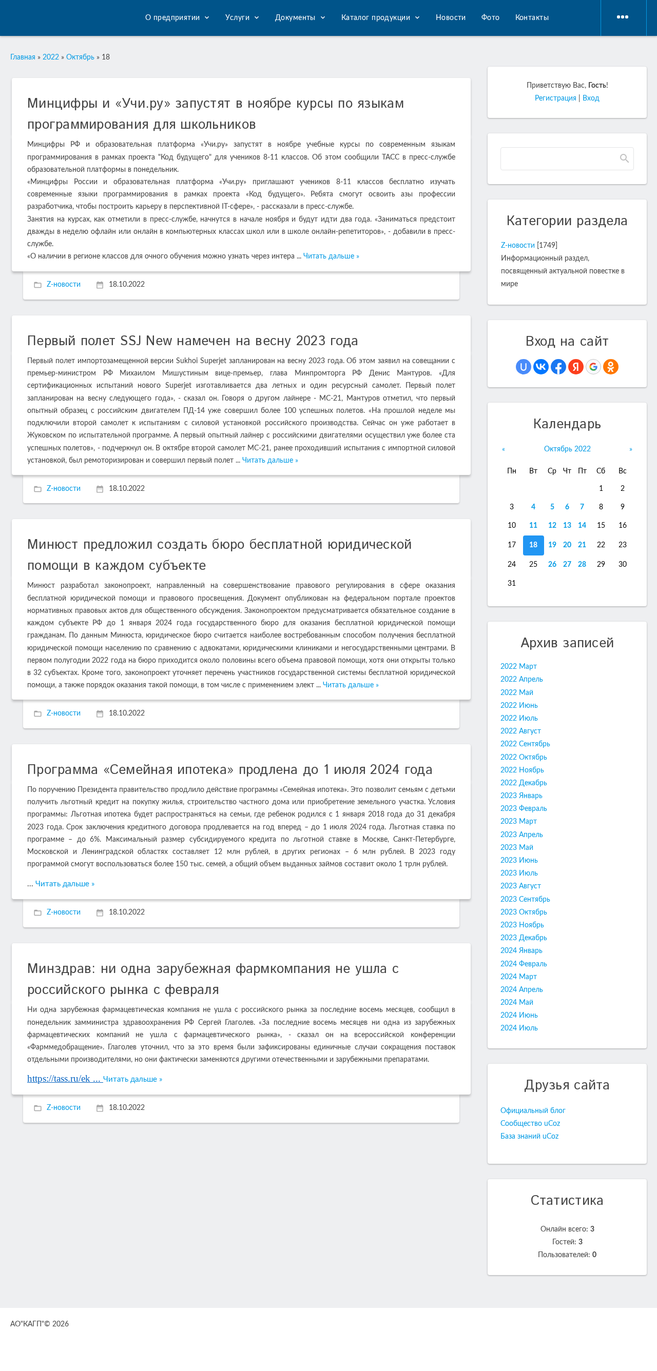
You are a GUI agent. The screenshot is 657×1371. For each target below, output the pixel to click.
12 (552, 525)
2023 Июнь (519, 860)
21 (582, 545)
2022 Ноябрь (522, 770)
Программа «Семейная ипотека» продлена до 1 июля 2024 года (230, 770)
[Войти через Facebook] (558, 366)
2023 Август (520, 886)
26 (552, 564)
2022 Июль (519, 718)
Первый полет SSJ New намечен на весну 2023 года (192, 341)
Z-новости (64, 285)
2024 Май (516, 1002)
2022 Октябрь (523, 757)
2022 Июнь (519, 705)
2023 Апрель (521, 835)
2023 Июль (519, 873)
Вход (591, 98)
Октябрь (80, 57)
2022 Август (520, 731)
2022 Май (516, 693)
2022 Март (518, 666)
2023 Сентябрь (525, 899)
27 (567, 564)
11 (533, 525)
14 (582, 525)
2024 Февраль (523, 964)
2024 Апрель (521, 990)
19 (552, 545)
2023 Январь (521, 796)
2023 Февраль (523, 808)
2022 (51, 57)
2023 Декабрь (523, 938)
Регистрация (555, 98)
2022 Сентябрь (525, 744)
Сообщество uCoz (530, 1123)
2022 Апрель (521, 679)
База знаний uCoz (529, 1136)
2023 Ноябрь (522, 925)
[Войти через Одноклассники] (611, 366)
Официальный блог (533, 1111)
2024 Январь (521, 951)
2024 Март (518, 977)
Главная (22, 57)
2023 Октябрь (523, 912)
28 (582, 564)
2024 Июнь (519, 1015)
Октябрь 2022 (567, 449)
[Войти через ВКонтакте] (541, 366)
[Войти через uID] (523, 366)
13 (567, 525)
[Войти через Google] (593, 366)
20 (567, 545)
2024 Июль (519, 1028)
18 (533, 545)
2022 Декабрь (523, 783)
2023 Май (516, 847)
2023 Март (518, 821)
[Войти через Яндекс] (576, 366)
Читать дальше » (331, 256)
